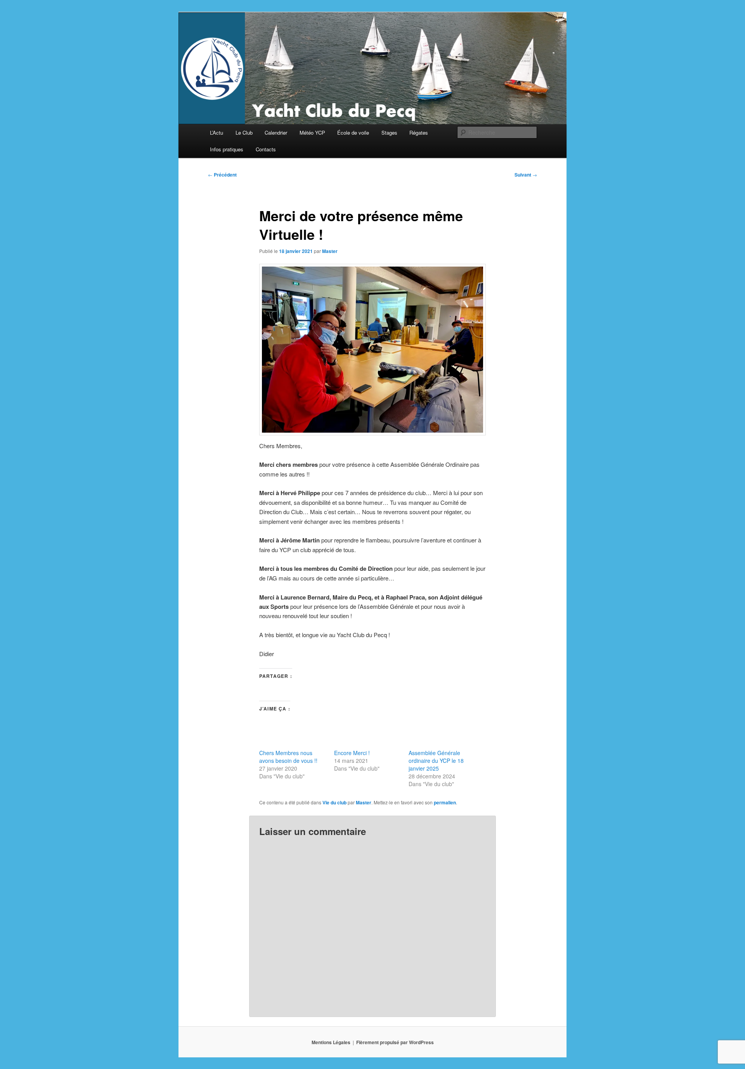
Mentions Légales (331, 1042)
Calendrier (276, 132)
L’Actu (216, 132)
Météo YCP (312, 132)
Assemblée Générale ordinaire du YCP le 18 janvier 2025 (436, 760)
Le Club (244, 132)
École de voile (353, 132)
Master (330, 251)
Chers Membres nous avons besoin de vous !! (288, 756)
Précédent (222, 174)
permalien (445, 802)
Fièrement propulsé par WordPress (395, 1042)
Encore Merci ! (352, 753)
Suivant (526, 174)
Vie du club (334, 802)
